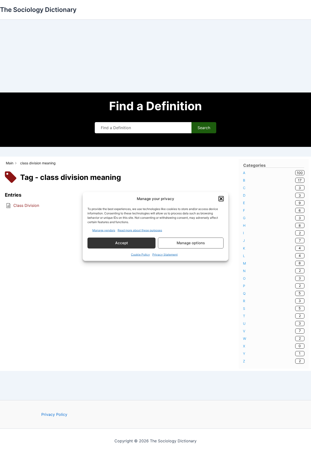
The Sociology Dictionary (38, 9)
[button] (221, 198)
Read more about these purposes (140, 230)
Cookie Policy (140, 254)
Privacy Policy (54, 414)
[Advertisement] (155, 56)
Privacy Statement (165, 254)
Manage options (191, 243)
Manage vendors (103, 230)
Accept (121, 243)
